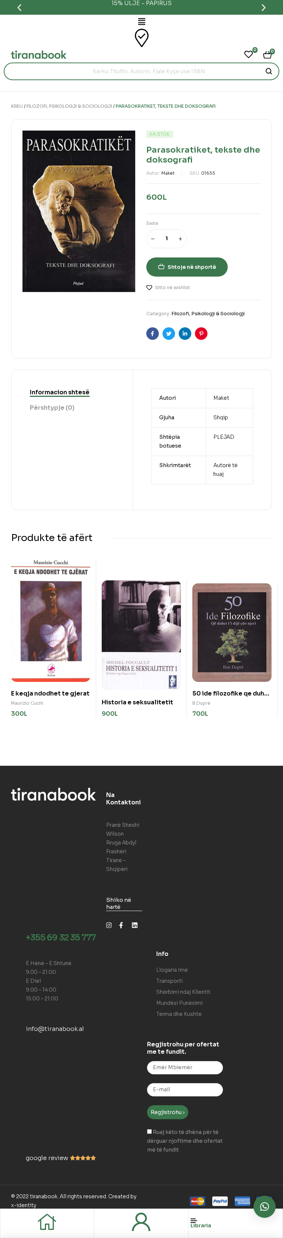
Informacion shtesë (60, 392)
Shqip (220, 417)
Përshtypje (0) (52, 408)
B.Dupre (201, 703)
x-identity (23, 1205)
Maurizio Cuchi (27, 703)
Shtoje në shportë (192, 267)
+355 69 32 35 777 (61, 937)
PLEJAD (223, 437)
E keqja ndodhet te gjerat (50, 693)
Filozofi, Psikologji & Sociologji (69, 106)
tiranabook (43, 1196)
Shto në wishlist (172, 287)
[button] (19, 7)
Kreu (17, 106)
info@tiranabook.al (55, 1029)
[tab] (60, 392)
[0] (248, 54)
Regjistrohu (167, 1112)
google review (47, 1158)
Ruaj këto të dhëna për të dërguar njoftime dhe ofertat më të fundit (185, 1141)
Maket (168, 173)
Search (269, 71)
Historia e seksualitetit (137, 702)
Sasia (152, 223)
